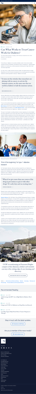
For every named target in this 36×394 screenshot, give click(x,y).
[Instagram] (7, 348)
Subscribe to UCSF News (19, 323)
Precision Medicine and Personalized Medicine (15, 282)
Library (2, 374)
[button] (32, 2)
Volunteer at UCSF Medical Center (6, 353)
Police (2, 378)
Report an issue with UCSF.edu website (7, 390)
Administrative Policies (4, 362)
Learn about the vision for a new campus (18, 275)
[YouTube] (4, 348)
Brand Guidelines (3, 364)
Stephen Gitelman (4, 197)
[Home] (2, 3)
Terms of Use (3, 388)
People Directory (3, 377)
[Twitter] (12, 348)
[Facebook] (9, 348)
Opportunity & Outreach (4, 375)
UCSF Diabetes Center (19, 107)
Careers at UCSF (3, 368)
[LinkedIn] (2, 348)
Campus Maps (3, 367)
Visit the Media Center (19, 334)
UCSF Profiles (3, 381)
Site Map (2, 387)
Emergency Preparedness (5, 371)
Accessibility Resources (4, 361)
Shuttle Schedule (3, 380)
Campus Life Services (4, 365)
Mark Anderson (4, 106)
